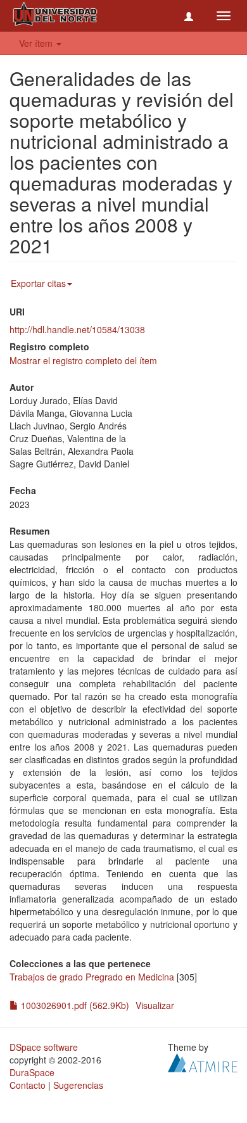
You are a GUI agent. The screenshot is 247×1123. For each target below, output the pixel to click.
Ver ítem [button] (37, 43)
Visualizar (155, 1005)
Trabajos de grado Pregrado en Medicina (92, 976)
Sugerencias (78, 1085)
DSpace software (44, 1047)
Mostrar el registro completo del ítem (83, 360)
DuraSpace (32, 1072)
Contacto (28, 1085)
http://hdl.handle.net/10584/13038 (77, 329)
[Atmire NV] (203, 1061)
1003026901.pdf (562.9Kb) (73, 1005)
